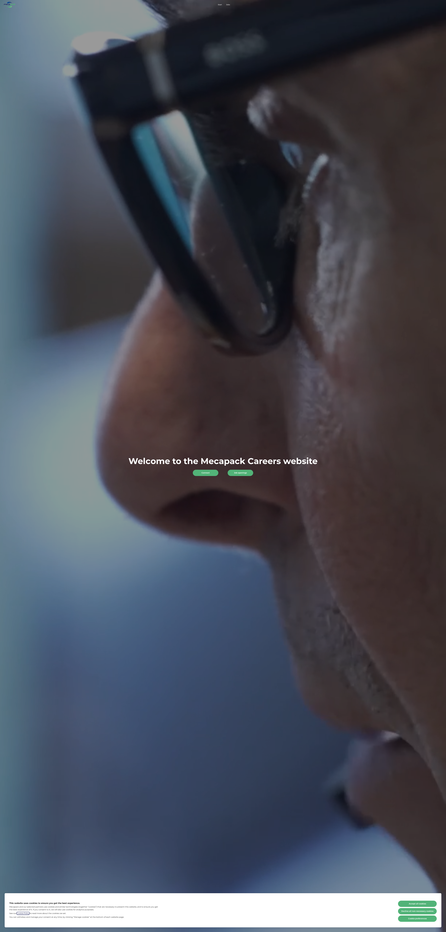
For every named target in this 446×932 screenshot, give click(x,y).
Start (220, 5)
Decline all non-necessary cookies (417, 911)
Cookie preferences (417, 918)
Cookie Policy (23, 913)
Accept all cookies (417, 904)
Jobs (228, 5)
